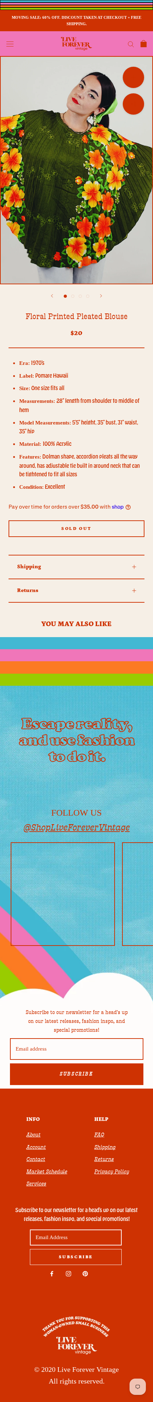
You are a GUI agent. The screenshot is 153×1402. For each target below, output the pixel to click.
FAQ (99, 1134)
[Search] (131, 44)
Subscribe (76, 1074)
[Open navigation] (10, 43)
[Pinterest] (85, 1273)
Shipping (29, 567)
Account (36, 1147)
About (33, 1134)
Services (36, 1183)
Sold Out (76, 528)
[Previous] (52, 295)
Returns (27, 590)
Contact (35, 1159)
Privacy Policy (111, 1171)
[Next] (101, 295)
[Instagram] (68, 1273)
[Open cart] (144, 43)
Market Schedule (46, 1171)
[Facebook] (51, 1273)
